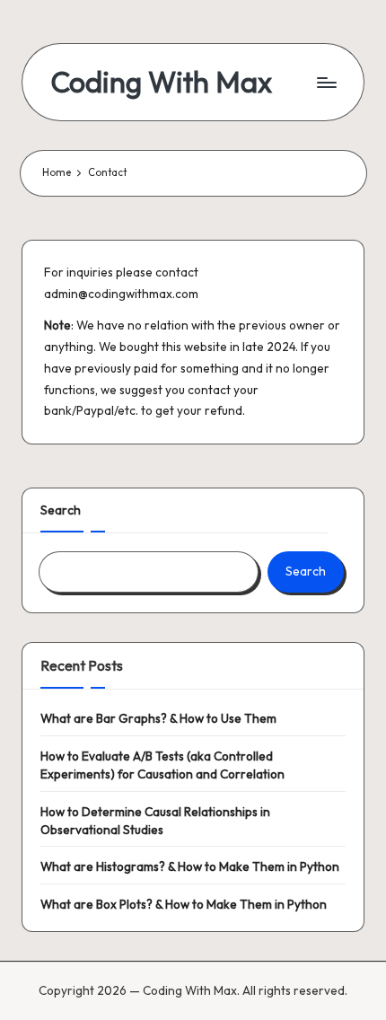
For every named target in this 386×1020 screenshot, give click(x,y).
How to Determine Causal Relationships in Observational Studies (155, 821)
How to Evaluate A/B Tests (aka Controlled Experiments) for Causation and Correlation (162, 765)
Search (60, 510)
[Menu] (326, 82)
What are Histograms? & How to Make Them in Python (189, 866)
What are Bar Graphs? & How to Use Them (158, 718)
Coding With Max (161, 82)
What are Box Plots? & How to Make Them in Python (183, 904)
